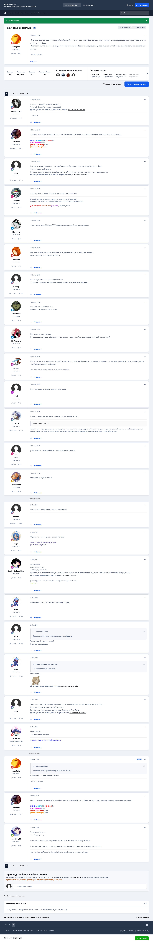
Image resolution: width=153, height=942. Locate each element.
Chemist (16, 423)
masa (16, 457)
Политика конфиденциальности (23, 931)
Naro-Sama (16, 314)
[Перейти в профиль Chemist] (16, 416)
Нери (16, 544)
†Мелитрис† (16, 111)
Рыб (16, 396)
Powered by (139, 931)
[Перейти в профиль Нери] (16, 536)
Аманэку (16, 259)
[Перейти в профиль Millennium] (16, 477)
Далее (22, 94)
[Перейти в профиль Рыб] (16, 388)
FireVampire (16, 341)
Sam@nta (16, 47)
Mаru (16, 173)
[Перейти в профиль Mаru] (58, 75)
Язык (7, 931)
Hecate (16, 368)
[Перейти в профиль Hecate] (16, 360)
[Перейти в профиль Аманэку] (16, 251)
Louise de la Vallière (16, 571)
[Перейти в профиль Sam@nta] (16, 39)
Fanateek (16, 141)
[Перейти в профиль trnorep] (73, 75)
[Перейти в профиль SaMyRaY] (16, 193)
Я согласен (143, 938)
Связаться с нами (41, 931)
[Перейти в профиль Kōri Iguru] (16, 224)
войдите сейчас (75, 877)
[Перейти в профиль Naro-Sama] (16, 306)
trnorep (16, 286)
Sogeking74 (16, 839)
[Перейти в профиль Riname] (16, 509)
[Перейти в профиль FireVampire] (16, 333)
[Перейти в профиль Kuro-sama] (68, 75)
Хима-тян (16, 739)
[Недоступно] (35, 676)
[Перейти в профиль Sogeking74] (16, 831)
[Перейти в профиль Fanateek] (16, 134)
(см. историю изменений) (76, 110)
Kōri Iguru (16, 232)
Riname (16, 517)
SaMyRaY (16, 200)
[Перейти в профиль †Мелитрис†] (16, 103)
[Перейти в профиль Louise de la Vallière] (16, 563)
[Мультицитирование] (31, 122)
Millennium (16, 485)
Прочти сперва (14, 21)
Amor (16, 609)
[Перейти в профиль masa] (16, 450)
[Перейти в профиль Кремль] (63, 75)
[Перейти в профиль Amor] (16, 602)
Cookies (51, 931)
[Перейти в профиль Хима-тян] (16, 731)
